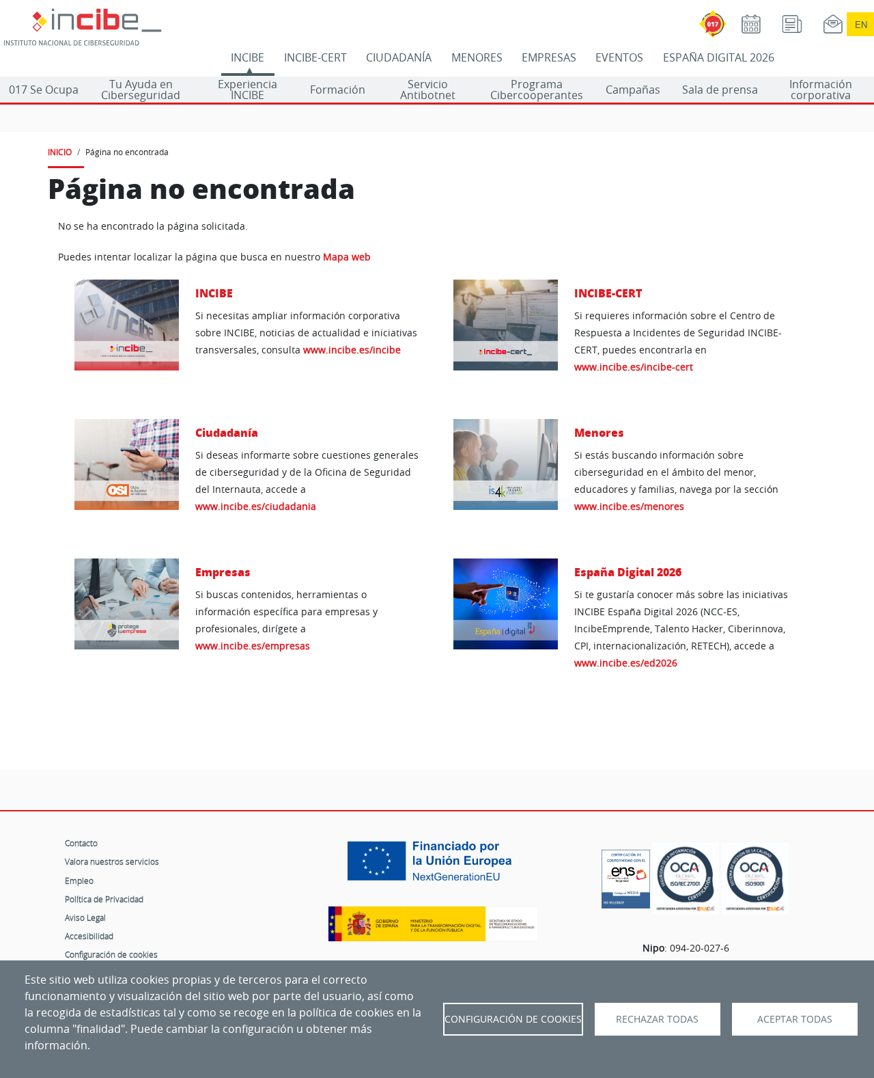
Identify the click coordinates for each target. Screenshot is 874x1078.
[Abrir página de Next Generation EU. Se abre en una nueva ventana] (433, 866)
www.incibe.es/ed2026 (625, 662)
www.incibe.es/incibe (352, 349)
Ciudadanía (226, 432)
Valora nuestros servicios (112, 861)
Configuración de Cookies (513, 1019)
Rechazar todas (657, 1019)
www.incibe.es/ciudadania (255, 506)
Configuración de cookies (111, 954)
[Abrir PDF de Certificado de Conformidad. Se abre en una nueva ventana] (626, 875)
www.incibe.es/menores (629, 506)
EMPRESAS (549, 57)
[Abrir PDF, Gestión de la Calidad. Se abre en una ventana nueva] (755, 879)
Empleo (79, 880)
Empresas (223, 572)
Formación (337, 89)
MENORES (477, 57)
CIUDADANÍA (399, 57)
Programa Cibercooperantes (536, 90)
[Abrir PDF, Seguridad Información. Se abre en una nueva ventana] (685, 879)
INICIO (60, 151)
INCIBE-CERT (315, 57)
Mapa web (347, 257)
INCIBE (247, 57)
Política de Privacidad (104, 898)
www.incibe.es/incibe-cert (633, 366)
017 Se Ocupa (44, 89)
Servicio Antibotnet (427, 90)
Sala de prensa (720, 89)
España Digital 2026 (627, 572)
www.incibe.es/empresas (252, 645)
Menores (599, 432)
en (861, 24)
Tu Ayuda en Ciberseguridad (140, 90)
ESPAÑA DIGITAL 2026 (718, 57)
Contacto (81, 842)
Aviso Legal (85, 917)
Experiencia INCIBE (247, 90)
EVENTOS (619, 57)
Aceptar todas (794, 1019)
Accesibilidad (89, 935)
